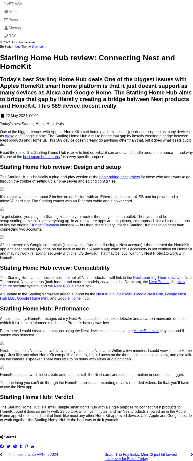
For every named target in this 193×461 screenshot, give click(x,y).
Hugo (16, 46)
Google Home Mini (32, 298)
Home (13, 12)
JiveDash (13, 4)
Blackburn (38, 46)
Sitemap (15, 28)
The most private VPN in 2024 (33, 455)
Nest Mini (124, 294)
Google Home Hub (73, 298)
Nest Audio (105, 294)
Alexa (9, 136)
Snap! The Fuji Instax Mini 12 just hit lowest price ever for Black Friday (141, 457)
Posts (13, 20)
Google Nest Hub (148, 294)
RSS (12, 36)
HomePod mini (146, 331)
